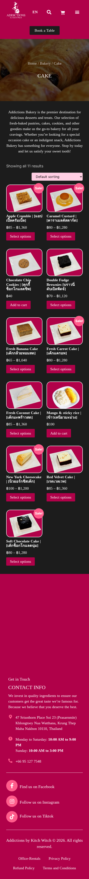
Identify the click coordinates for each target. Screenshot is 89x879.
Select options (20, 236)
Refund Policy (24, 868)
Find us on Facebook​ (37, 786)
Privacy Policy (60, 858)
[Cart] (62, 12)
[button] (35, 12)
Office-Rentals (29, 858)
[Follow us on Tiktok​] (12, 816)
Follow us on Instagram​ (39, 802)
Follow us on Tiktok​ (36, 816)
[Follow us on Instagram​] (12, 801)
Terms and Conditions (59, 868)
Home (32, 63)
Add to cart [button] (18, 305)
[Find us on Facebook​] (12, 785)
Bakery (45, 63)
